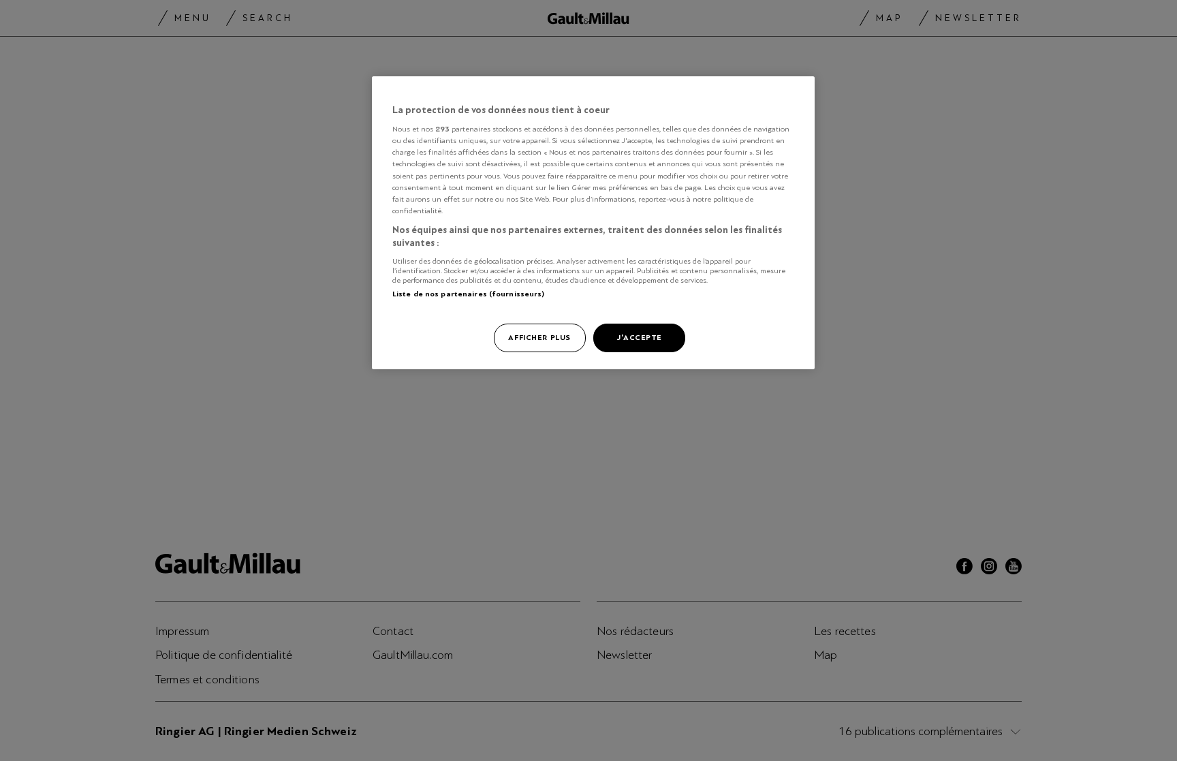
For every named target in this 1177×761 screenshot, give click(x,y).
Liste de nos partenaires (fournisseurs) (468, 293)
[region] (593, 223)
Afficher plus (539, 337)
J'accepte (639, 337)
